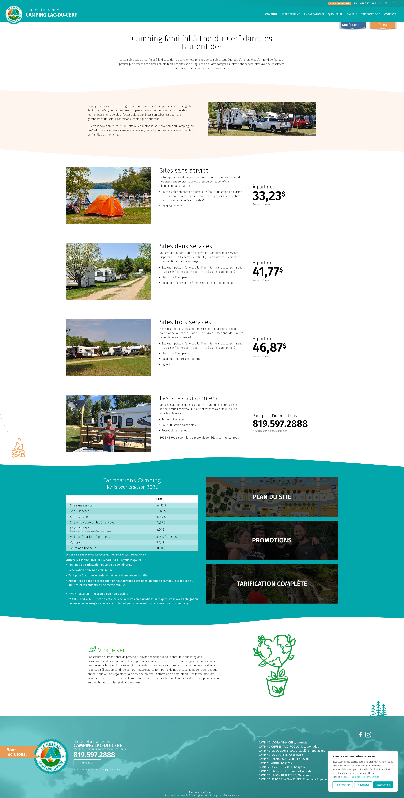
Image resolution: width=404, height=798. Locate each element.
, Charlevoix (281, 755)
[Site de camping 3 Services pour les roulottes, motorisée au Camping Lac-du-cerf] (108, 375)
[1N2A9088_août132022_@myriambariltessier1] (108, 223)
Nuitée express (352, 25)
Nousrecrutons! (16, 752)
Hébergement (290, 14)
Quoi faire (335, 14)
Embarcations (314, 14)
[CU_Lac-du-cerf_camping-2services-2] (108, 299)
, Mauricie (283, 742)
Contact (390, 14)
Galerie (352, 14)
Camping (271, 14)
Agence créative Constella (226, 795)
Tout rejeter (363, 785)
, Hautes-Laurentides (287, 771)
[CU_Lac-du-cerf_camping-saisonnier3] (108, 451)
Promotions (272, 540)
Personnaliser (343, 785)
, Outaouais (285, 775)
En (355, 4)
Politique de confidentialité (202, 792)
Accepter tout (383, 785)
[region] (363, 771)
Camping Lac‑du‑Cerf (51, 15)
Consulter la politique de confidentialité (360, 777)
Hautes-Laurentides (45, 10)
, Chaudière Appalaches (292, 750)
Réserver (383, 25)
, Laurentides (289, 746)
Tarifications (370, 14)
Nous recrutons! (339, 3)
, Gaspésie (276, 763)
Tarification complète (272, 584)
